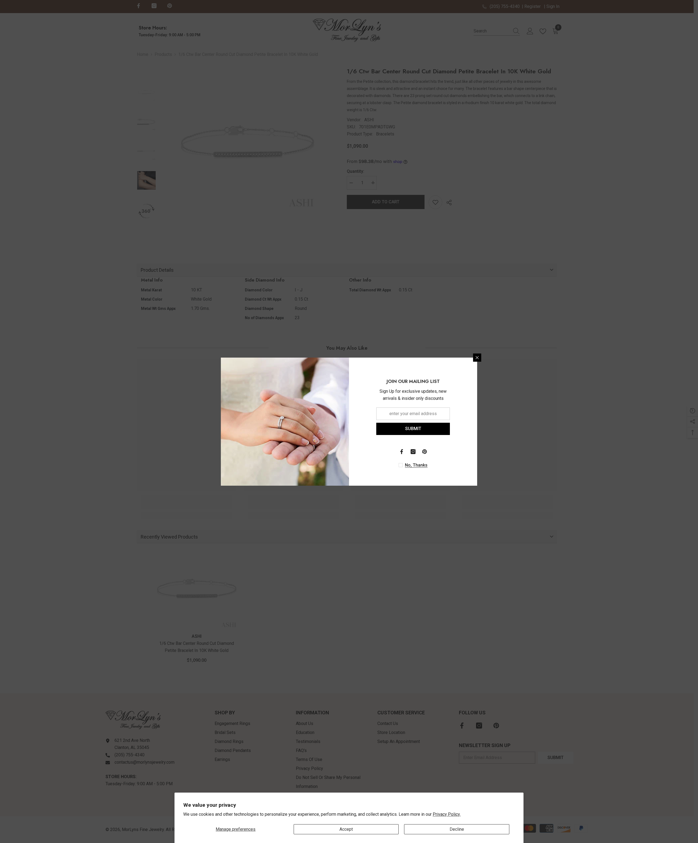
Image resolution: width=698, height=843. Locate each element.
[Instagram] (413, 451)
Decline (457, 829)
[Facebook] (401, 451)
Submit (413, 428)
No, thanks (416, 465)
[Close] (477, 357)
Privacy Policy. (447, 814)
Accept (346, 829)
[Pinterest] (424, 451)
